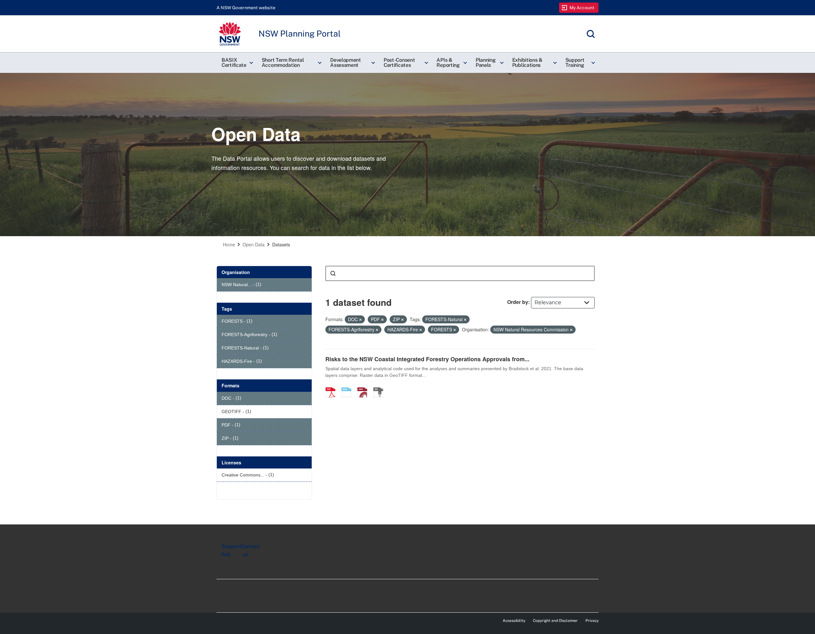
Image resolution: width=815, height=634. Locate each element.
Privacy (592, 620)
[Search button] (333, 273)
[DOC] (348, 386)
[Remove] (360, 319)
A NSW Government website (245, 7)
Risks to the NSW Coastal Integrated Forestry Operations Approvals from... (427, 359)
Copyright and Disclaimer (555, 620)
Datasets (281, 244)
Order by (517, 302)
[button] (236, 63)
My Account (582, 7)
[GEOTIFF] (364, 386)
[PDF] (332, 386)
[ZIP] (380, 386)
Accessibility (514, 620)
